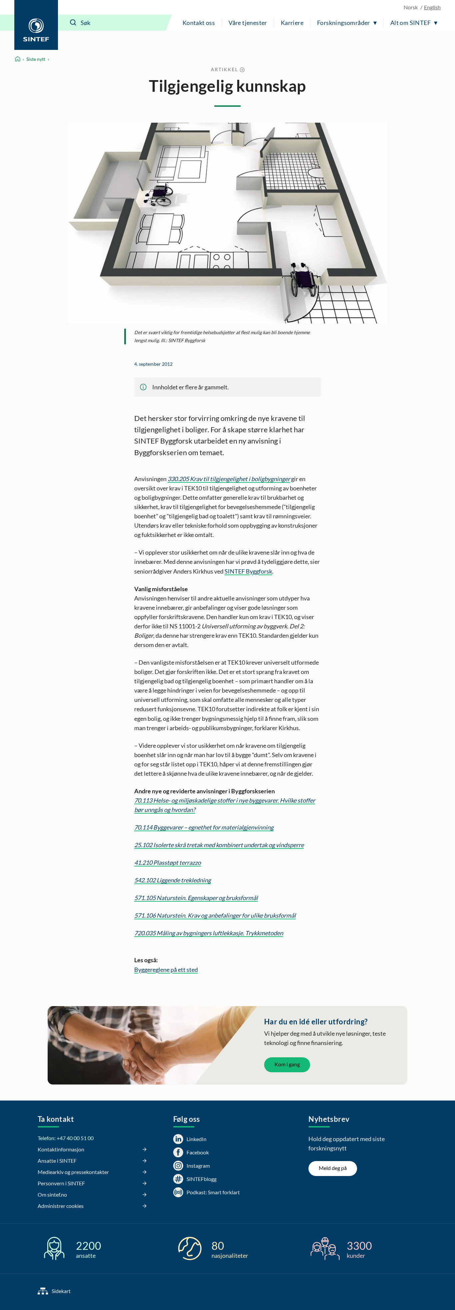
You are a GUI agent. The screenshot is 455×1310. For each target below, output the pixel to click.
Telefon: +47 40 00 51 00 (66, 1138)
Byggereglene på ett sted (166, 969)
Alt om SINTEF (410, 22)
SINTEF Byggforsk (248, 571)
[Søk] (73, 22)
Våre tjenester (247, 22)
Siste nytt (35, 59)
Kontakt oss (199, 22)
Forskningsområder (343, 22)
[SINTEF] (36, 25)
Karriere (292, 22)
